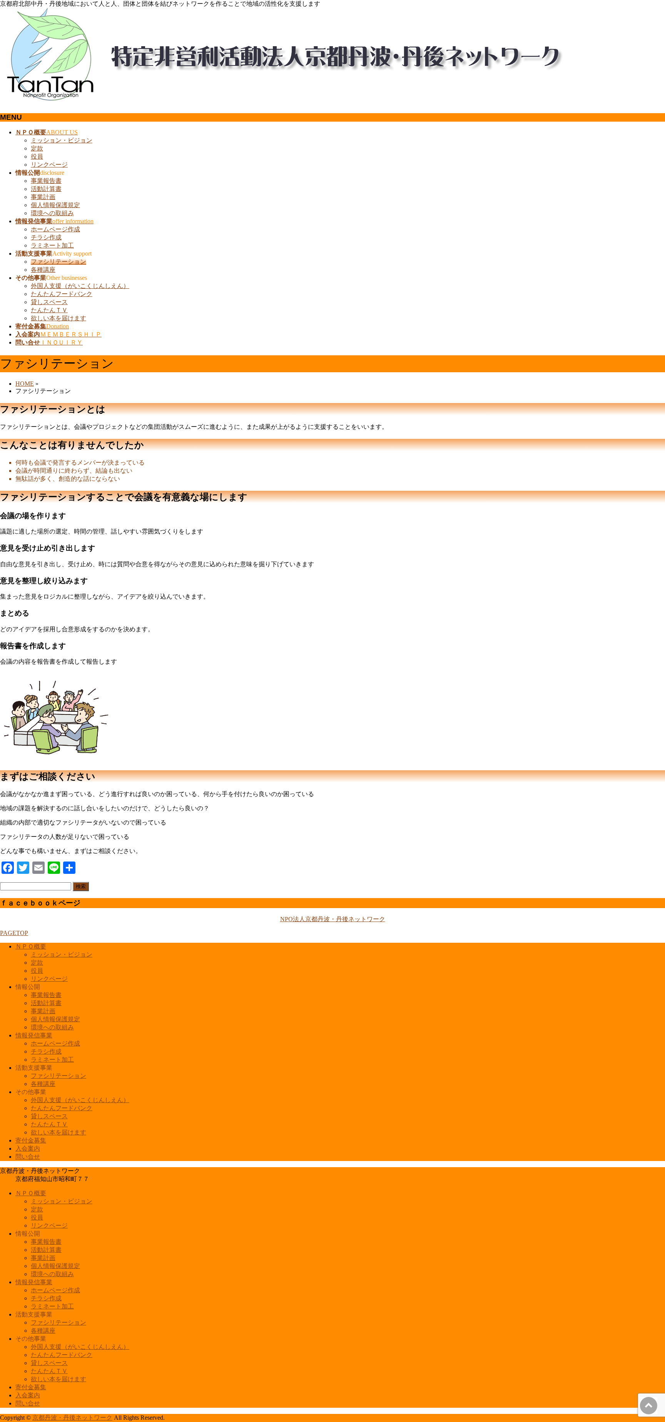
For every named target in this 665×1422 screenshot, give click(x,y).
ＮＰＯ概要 (30, 946)
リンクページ (49, 164)
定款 (37, 148)
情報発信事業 (33, 1035)
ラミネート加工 (52, 245)
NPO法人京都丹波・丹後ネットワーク (332, 919)
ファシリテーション (58, 261)
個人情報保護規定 (55, 205)
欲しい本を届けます (58, 318)
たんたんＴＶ (49, 310)
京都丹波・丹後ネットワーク (72, 1417)
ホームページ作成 (55, 229)
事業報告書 (46, 180)
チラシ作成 (46, 237)
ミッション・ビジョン (61, 140)
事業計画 (43, 197)
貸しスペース (49, 302)
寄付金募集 (30, 1140)
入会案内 (27, 1148)
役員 (37, 156)
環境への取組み (52, 213)
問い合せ (27, 1156)
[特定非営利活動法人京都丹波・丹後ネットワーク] (288, 102)
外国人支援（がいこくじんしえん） (80, 286)
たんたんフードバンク (61, 294)
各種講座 (43, 269)
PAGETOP (14, 933)
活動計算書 (46, 189)
